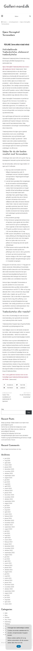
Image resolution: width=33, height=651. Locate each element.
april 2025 (7, 486)
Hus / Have (8, 619)
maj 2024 (7, 510)
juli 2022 (7, 557)
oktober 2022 (9, 550)
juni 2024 (7, 507)
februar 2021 (8, 580)
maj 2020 (7, 599)
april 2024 (7, 512)
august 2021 (8, 572)
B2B (6, 613)
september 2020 (10, 591)
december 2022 (9, 546)
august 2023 (8, 529)
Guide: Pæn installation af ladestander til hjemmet (7, 398)
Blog (6, 615)
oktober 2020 (9, 589)
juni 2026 (7, 458)
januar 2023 (8, 544)
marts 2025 (8, 488)
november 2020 (9, 587)
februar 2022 (8, 565)
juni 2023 (7, 533)
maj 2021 (7, 576)
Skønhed (7, 624)
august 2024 (8, 503)
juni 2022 (7, 559)
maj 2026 (7, 460)
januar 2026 (8, 467)
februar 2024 (8, 516)
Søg (2, 409)
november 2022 (9, 548)
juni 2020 (7, 597)
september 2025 (10, 475)
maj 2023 (7, 535)
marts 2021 (8, 578)
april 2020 (7, 602)
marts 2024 (8, 514)
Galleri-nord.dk (16, 6)
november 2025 (9, 471)
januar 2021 (8, 582)
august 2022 (8, 554)
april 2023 (7, 537)
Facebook (10, 385)
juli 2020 (7, 595)
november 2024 (9, 497)
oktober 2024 (9, 499)
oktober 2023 (9, 525)
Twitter (22, 385)
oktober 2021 (9, 569)
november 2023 (9, 522)
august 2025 (8, 477)
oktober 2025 (9, 473)
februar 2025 (8, 490)
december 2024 (9, 495)
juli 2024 (7, 505)
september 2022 (10, 552)
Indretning (7, 621)
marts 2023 (8, 540)
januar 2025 (8, 492)
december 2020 (9, 584)
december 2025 (9, 469)
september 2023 (10, 527)
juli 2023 (7, 531)
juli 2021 (7, 574)
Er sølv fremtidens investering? (25, 396)
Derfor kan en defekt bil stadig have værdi (13, 427)
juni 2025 (7, 482)
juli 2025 (7, 480)
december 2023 (9, 520)
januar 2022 (8, 567)
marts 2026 (8, 465)
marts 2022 (8, 563)
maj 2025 (7, 484)
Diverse (7, 617)
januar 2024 (8, 518)
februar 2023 (8, 542)
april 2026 (7, 463)
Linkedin (22, 387)
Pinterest (10, 387)
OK (18, 646)
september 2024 (10, 501)
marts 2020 (8, 604)
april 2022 (7, 561)
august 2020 (8, 593)
